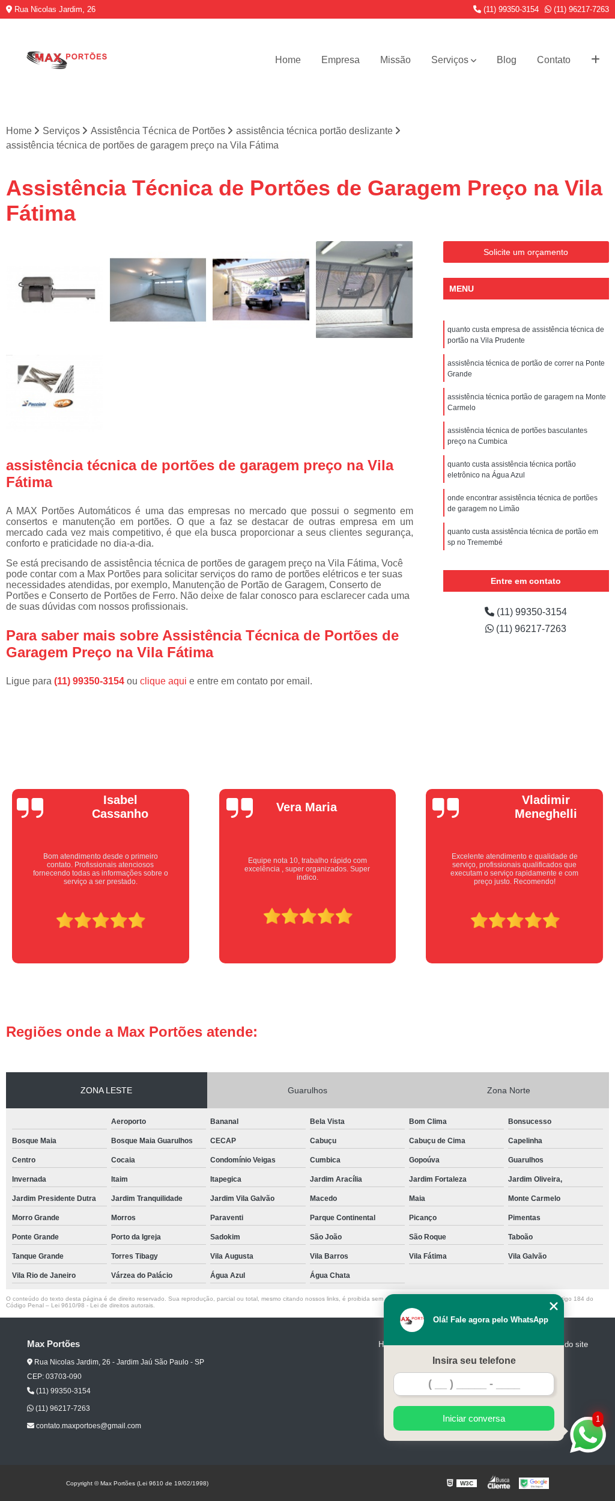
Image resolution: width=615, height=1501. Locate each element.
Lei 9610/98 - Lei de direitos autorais (102, 1305)
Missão (395, 60)
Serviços (449, 60)
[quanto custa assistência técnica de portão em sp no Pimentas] (261, 290)
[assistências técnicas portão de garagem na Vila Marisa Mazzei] (54, 290)
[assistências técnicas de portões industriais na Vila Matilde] (158, 290)
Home (288, 60)
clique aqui (163, 681)
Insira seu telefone (474, 1360)
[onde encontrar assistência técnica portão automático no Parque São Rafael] (54, 393)
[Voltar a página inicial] (66, 59)
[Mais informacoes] (595, 60)
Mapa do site (565, 1344)
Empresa (340, 60)
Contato (554, 60)
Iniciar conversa (474, 1418)
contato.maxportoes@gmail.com (87, 1426)
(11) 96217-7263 (580, 9)
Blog (507, 60)
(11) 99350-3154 (510, 9)
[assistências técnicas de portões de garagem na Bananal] (364, 290)
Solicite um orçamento (525, 252)
